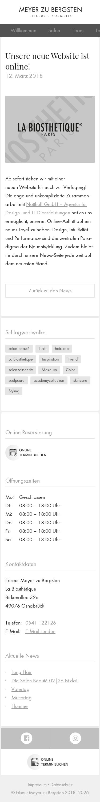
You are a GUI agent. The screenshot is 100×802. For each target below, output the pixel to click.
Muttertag (21, 698)
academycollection (49, 380)
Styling (14, 390)
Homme (19, 706)
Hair (42, 348)
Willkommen (23, 30)
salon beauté (19, 348)
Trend (73, 359)
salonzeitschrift (21, 369)
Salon (54, 30)
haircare (62, 348)
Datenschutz (61, 784)
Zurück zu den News (50, 291)
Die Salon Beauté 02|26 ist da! (44, 681)
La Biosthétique (21, 359)
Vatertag (20, 689)
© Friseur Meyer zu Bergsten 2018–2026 (50, 792)
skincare (80, 380)
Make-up (49, 369)
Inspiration (50, 359)
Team (78, 30)
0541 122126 (40, 623)
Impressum (37, 784)
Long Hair (21, 672)
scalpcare (17, 380)
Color (70, 369)
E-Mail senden (40, 631)
